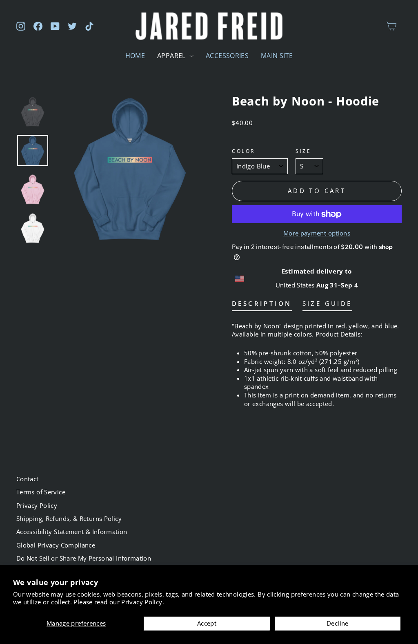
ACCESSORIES (227, 55)
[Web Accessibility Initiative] (3, 634)
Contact (27, 479)
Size (303, 151)
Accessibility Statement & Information (71, 531)
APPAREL (172, 55)
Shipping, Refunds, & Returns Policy (69, 518)
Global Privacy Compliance (55, 545)
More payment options (316, 233)
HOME (135, 55)
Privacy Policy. (142, 602)
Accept (206, 623)
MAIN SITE (277, 55)
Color (243, 151)
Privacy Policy (36, 505)
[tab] (262, 305)
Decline (338, 623)
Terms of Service (40, 492)
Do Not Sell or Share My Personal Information (83, 558)
